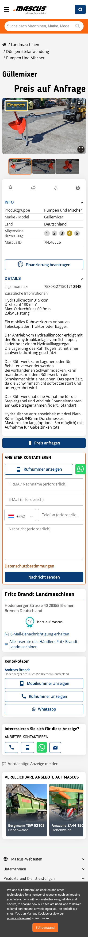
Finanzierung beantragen (48, 264)
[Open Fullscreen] (80, 149)
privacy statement (19, 918)
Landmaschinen (25, 44)
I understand (45, 927)
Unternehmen (15, 869)
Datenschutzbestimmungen (29, 566)
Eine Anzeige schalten (80, 9)
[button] (44, 126)
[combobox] (8, 516)
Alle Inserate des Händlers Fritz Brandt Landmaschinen (43, 644)
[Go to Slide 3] (67, 166)
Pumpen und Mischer (25, 57)
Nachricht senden (44, 577)
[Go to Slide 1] (20, 166)
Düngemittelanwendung (27, 51)
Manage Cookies (38, 913)
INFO (9, 202)
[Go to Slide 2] (44, 166)
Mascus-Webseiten (26, 859)
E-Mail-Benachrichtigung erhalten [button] (39, 634)
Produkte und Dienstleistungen (29, 879)
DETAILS (13, 279)
